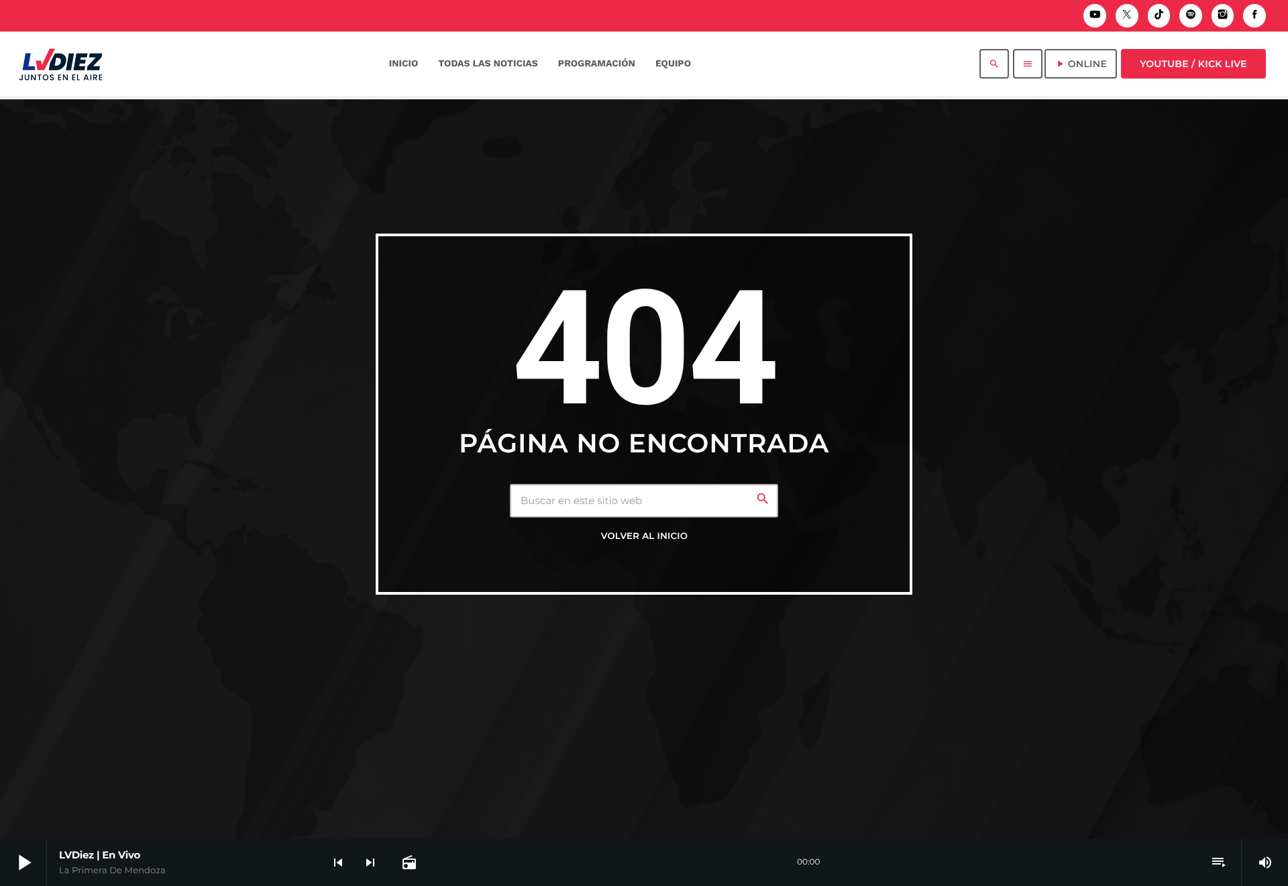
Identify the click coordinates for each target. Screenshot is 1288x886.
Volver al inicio (644, 536)
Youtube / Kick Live (1193, 64)
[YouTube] (1094, 16)
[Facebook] (1254, 16)
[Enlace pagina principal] (60, 64)
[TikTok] (1159, 16)
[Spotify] (1190, 16)
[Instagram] (1223, 16)
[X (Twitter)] (1127, 16)
